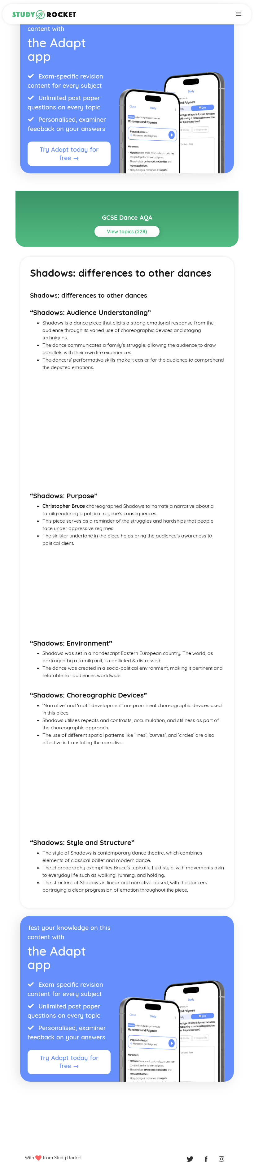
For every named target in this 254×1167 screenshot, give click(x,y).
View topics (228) (127, 231)
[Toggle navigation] (239, 13)
